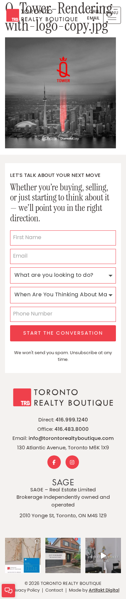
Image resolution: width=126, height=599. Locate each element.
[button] (112, 15)
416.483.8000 (71, 429)
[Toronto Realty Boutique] (39, 15)
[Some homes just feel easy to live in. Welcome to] (103, 555)
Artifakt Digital (104, 590)
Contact (54, 590)
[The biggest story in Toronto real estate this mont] (23, 555)
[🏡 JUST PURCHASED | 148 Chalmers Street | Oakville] (63, 555)
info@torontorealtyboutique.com (71, 439)
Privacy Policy (25, 590)
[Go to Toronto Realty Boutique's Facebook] (54, 462)
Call (94, 11)
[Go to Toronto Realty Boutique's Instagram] (72, 462)
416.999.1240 (71, 420)
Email (93, 18)
